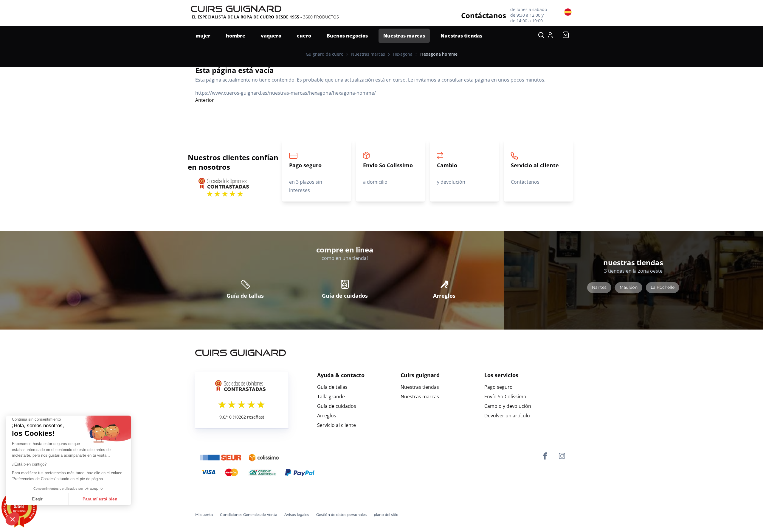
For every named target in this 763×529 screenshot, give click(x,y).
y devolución (451, 173)
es (568, 11)
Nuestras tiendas (420, 387)
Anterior (204, 100)
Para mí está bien (100, 499)
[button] (12, 519)
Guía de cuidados (345, 295)
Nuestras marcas (420, 396)
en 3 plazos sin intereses (305, 178)
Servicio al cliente (336, 425)
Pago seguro (498, 387)
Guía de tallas (245, 295)
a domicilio (388, 173)
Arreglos (444, 295)
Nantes (599, 287)
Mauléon (629, 287)
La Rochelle (662, 287)
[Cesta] (566, 36)
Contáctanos (483, 15)
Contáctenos (535, 173)
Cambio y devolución (507, 406)
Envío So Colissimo (505, 396)
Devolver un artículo (507, 415)
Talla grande (331, 396)
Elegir (37, 499)
